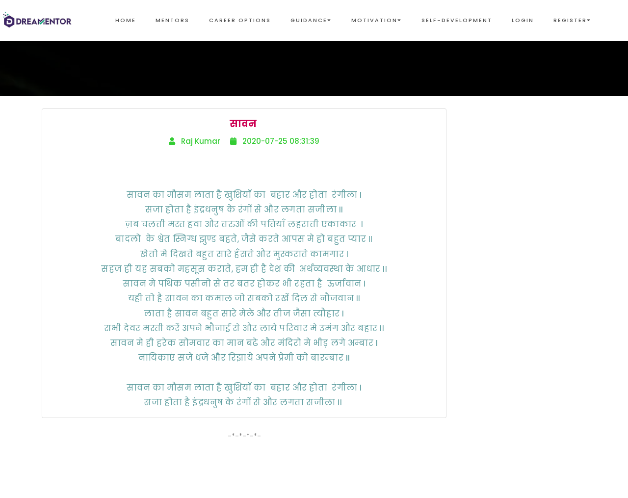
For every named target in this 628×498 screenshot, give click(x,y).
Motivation (374, 20)
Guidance (308, 20)
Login (523, 20)
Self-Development (456, 20)
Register (570, 20)
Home (125, 20)
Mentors (172, 20)
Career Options (240, 20)
